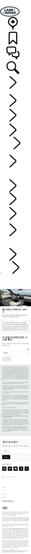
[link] (15, 24)
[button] (15, 1)
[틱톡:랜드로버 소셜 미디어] (10, 469)
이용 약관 (4, 493)
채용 (3, 490)
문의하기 (4, 497)
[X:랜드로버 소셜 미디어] (27, 469)
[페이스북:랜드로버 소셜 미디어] (21, 469)
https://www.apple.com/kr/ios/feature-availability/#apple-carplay (15, 416)
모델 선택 (5, 353)
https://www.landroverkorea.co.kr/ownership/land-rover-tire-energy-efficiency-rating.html (15, 551)
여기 (19, 378)
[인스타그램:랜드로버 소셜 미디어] (4, 469)
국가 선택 (4, 487)
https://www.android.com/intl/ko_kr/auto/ (11, 424)
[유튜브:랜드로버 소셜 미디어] (15, 469)
